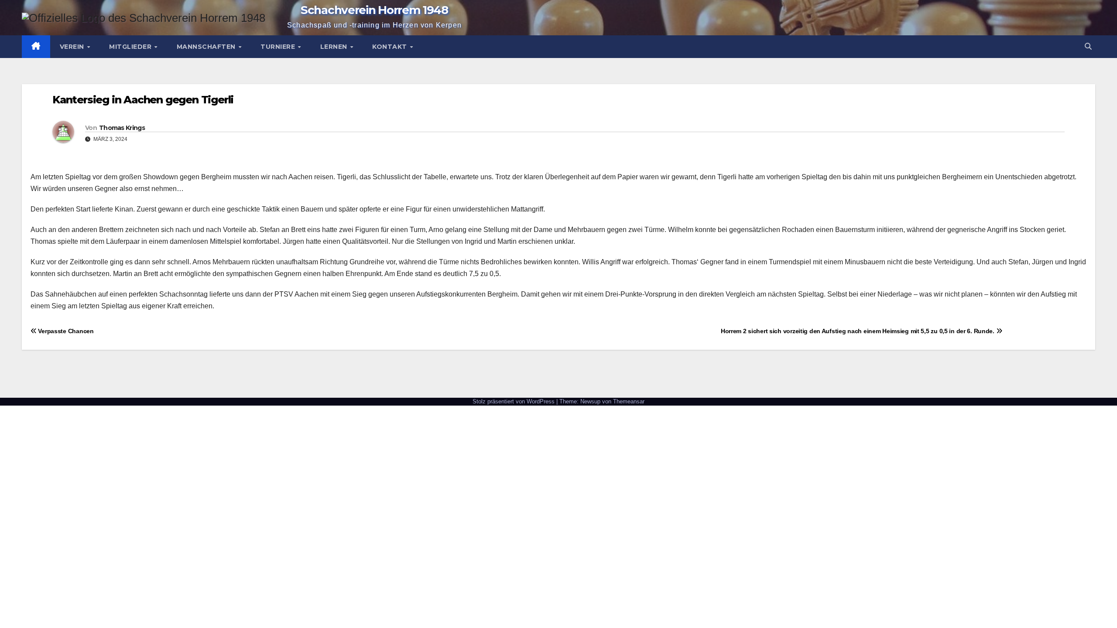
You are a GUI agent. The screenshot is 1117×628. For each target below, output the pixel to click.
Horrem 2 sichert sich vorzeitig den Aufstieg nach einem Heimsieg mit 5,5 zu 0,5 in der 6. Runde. (858, 331)
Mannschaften (207, 47)
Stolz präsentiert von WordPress (514, 401)
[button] (1088, 46)
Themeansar (628, 401)
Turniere (278, 47)
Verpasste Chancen (65, 331)
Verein (73, 47)
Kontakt (390, 47)
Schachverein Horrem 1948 (374, 10)
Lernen (334, 47)
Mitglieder (131, 47)
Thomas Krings (122, 128)
